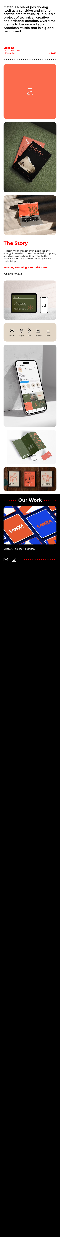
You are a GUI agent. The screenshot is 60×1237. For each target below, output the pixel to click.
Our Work (30, 500)
